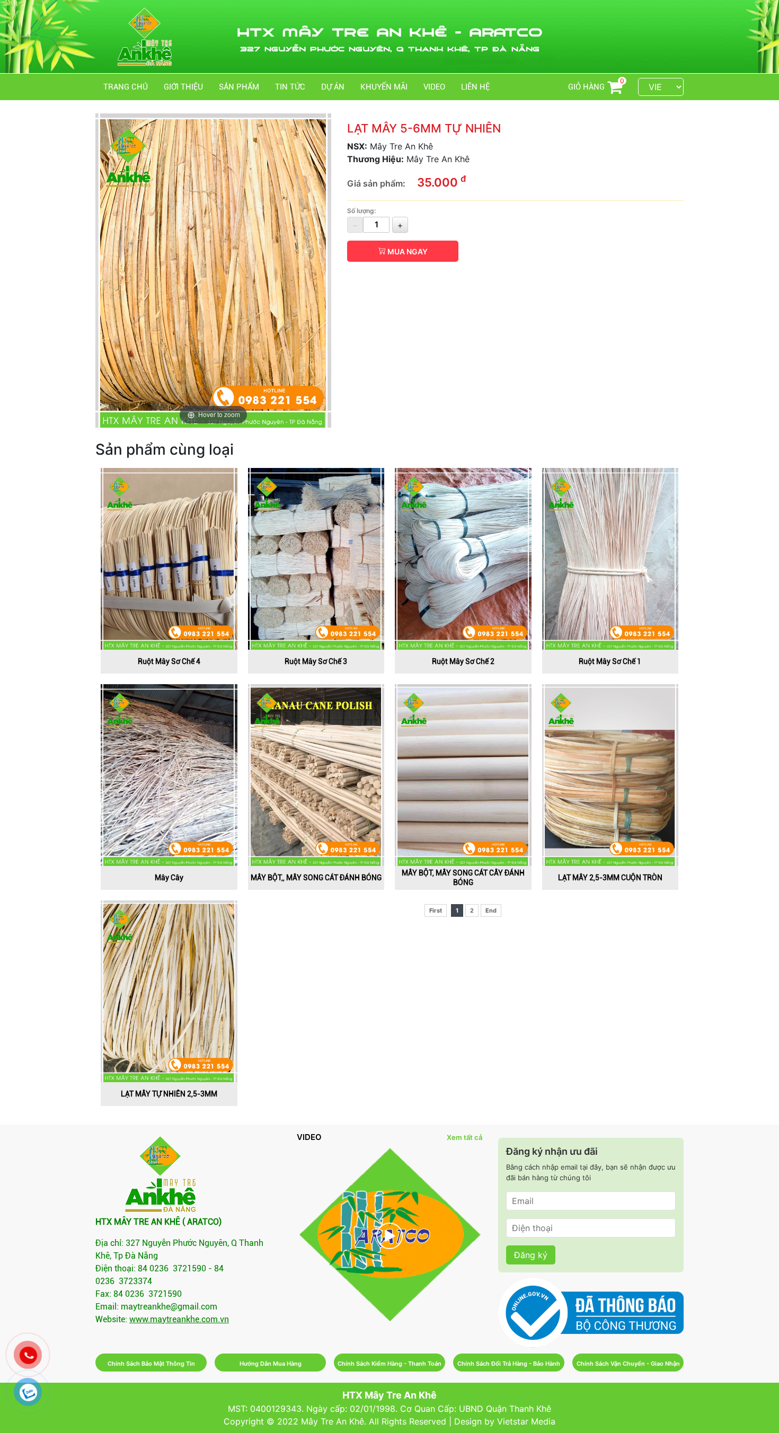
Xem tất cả (464, 1137)
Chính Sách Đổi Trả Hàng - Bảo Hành (508, 1363)
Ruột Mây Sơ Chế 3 (316, 661)
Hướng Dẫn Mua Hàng (271, 1363)
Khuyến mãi (384, 87)
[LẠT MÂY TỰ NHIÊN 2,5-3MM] (169, 990)
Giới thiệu (183, 87)
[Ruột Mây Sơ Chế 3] (316, 558)
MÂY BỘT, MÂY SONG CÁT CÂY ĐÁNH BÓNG (463, 878)
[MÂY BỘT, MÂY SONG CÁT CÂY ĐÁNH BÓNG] (463, 774)
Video (434, 87)
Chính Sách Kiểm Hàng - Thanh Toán (389, 1363)
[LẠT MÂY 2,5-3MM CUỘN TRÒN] (610, 774)
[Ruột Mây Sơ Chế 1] (610, 558)
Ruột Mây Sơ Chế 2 (463, 661)
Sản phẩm (239, 87)
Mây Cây (169, 877)
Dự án (332, 87)
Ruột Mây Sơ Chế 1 (610, 661)
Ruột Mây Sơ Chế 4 (169, 661)
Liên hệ (475, 87)
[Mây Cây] (169, 774)
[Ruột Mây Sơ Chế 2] (463, 558)
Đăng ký (530, 1255)
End (491, 910)
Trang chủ (125, 87)
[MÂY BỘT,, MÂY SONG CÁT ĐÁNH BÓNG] (316, 774)
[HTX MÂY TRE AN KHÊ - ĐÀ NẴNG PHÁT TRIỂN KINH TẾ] (389, 1235)
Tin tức (290, 87)
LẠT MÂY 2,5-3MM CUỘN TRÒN (610, 877)
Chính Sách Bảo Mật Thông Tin (151, 1363)
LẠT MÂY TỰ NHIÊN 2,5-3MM (169, 1094)
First (435, 910)
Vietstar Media (526, 1421)
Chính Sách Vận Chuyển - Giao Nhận (628, 1363)
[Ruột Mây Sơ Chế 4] (169, 558)
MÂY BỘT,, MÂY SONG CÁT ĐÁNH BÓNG (316, 877)
